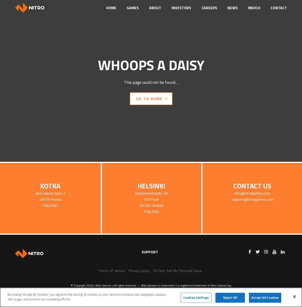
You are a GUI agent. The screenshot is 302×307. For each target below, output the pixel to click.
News (232, 8)
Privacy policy (139, 270)
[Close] (294, 296)
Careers (209, 8)
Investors (181, 8)
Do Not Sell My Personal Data (177, 270)
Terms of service (111, 270)
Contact (279, 8)
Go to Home (149, 99)
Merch (254, 8)
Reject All (230, 297)
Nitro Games (32, 8)
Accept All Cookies (265, 297)
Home (111, 8)
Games (133, 8)
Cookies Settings (196, 297)
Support (150, 252)
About (155, 8)
